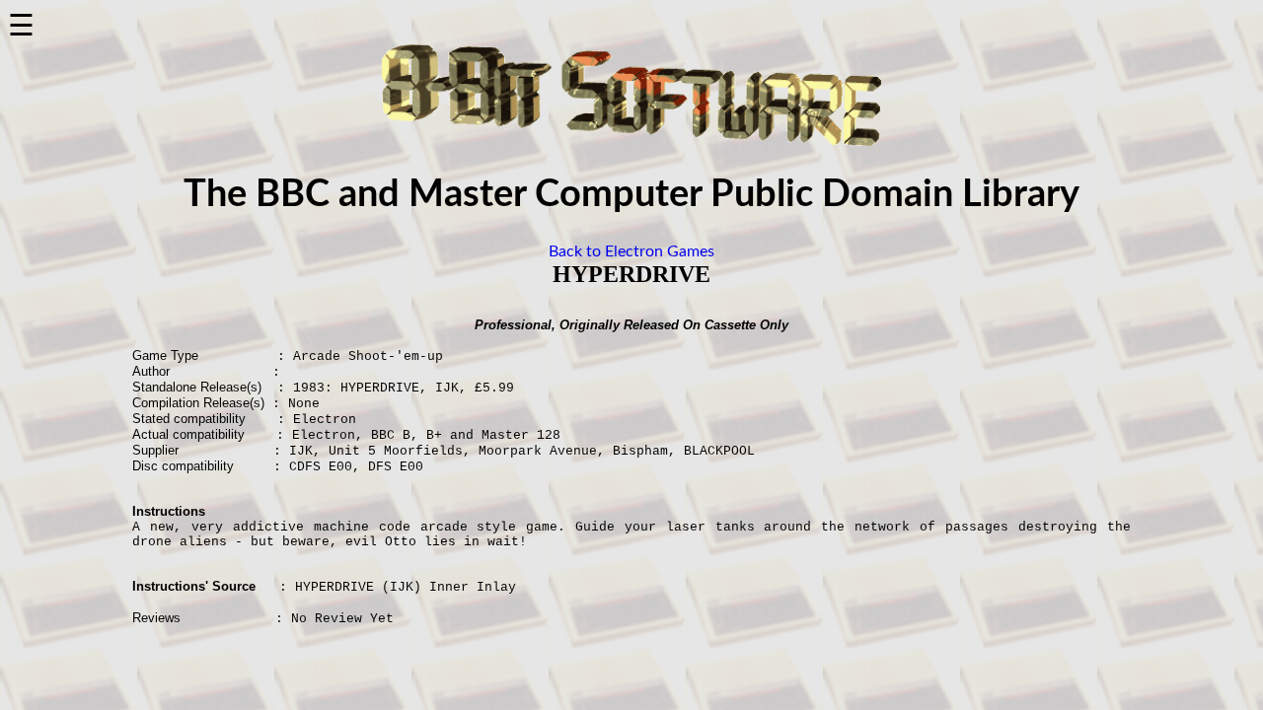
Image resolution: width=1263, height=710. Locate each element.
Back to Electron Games (631, 251)
